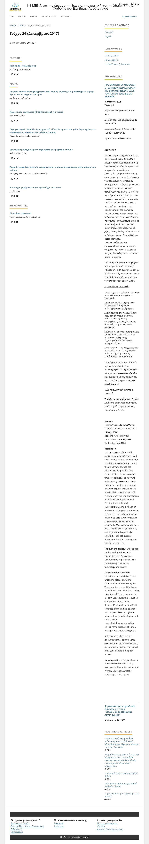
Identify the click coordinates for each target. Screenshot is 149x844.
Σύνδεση (135, 4)
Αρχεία (33, 17)
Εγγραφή (123, 4)
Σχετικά (65, 17)
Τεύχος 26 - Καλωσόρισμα (23, 65)
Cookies (101, 826)
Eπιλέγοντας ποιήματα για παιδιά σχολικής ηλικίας (120, 785)
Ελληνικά (108, 32)
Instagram (59, 826)
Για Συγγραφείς (111, 60)
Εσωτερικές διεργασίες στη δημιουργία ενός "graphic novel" (41, 149)
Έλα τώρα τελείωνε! (20, 213)
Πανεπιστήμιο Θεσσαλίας (76, 837)
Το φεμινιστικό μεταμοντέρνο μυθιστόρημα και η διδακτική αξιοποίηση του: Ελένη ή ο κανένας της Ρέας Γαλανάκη (121, 742)
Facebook (58, 823)
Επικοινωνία (17, 831)
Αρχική (13, 25)
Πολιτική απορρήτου (107, 823)
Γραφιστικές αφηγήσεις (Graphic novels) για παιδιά (36, 112)
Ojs (11, 17)
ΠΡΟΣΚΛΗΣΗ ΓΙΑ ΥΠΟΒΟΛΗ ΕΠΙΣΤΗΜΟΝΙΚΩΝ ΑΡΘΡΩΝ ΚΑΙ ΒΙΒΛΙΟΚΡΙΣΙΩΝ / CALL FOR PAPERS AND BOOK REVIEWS (119, 90)
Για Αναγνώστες (111, 55)
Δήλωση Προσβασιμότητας (110, 829)
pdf (16, 74)
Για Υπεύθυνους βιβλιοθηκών (117, 64)
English (108, 36)
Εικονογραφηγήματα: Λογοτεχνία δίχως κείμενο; (35, 187)
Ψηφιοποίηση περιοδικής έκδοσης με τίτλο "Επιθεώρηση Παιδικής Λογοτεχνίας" (120, 710)
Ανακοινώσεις (49, 17)
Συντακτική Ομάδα (20, 823)
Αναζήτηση (131, 17)
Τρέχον (22, 17)
